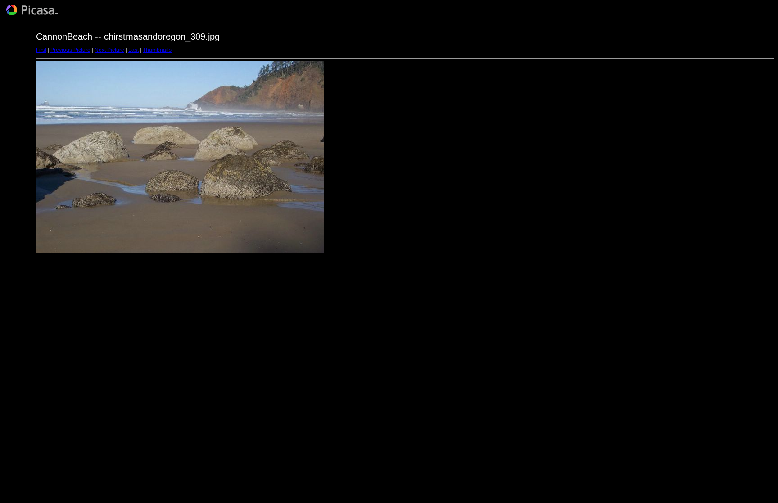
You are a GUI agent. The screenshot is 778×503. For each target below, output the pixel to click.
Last (133, 50)
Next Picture (109, 50)
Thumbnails (157, 50)
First (41, 50)
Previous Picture (70, 50)
